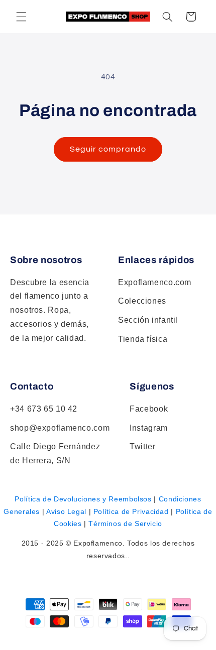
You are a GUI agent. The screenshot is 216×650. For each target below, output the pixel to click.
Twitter (142, 446)
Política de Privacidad (131, 511)
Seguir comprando (108, 149)
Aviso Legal (66, 511)
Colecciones (142, 301)
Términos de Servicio (125, 523)
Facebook (149, 409)
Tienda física (142, 339)
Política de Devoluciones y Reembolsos (83, 499)
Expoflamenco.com (154, 282)
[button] (167, 16)
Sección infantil (148, 320)
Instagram (149, 428)
